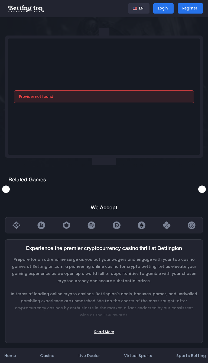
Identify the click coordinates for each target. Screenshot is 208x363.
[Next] (202, 189)
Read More (104, 332)
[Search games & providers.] (119, 8)
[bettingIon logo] (26, 8)
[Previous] (5, 189)
